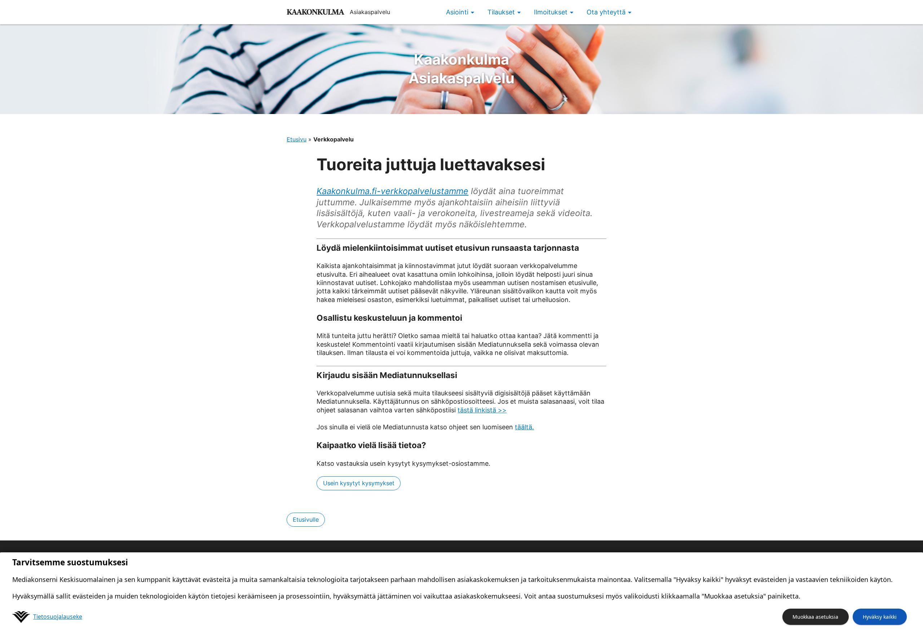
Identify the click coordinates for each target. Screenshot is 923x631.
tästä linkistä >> (482, 410)
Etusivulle (306, 519)
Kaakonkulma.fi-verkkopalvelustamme (392, 191)
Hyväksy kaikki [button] (880, 616)
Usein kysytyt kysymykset (358, 483)
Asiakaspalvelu (461, 69)
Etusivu (296, 139)
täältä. (524, 427)
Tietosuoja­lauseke (57, 616)
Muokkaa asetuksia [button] (815, 616)
